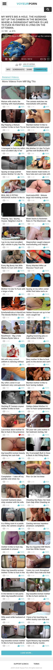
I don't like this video (20, 65)
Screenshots (18, 69)
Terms (36, 664)
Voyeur (27, 3)
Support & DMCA (21, 664)
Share (29, 69)
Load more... (26, 653)
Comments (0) (40, 69)
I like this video (16, 65)
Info (8, 69)
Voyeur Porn (24, 668)
